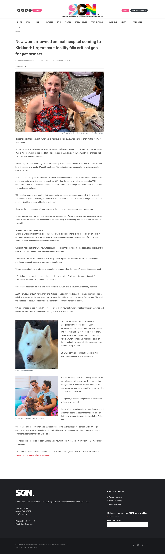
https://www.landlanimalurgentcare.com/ (33, 455)
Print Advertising (115, 501)
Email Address (115, 520)
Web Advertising (115, 497)
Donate (37, 10)
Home (17, 31)
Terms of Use (20, 547)
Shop (125, 10)
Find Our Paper (115, 504)
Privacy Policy (33, 547)
